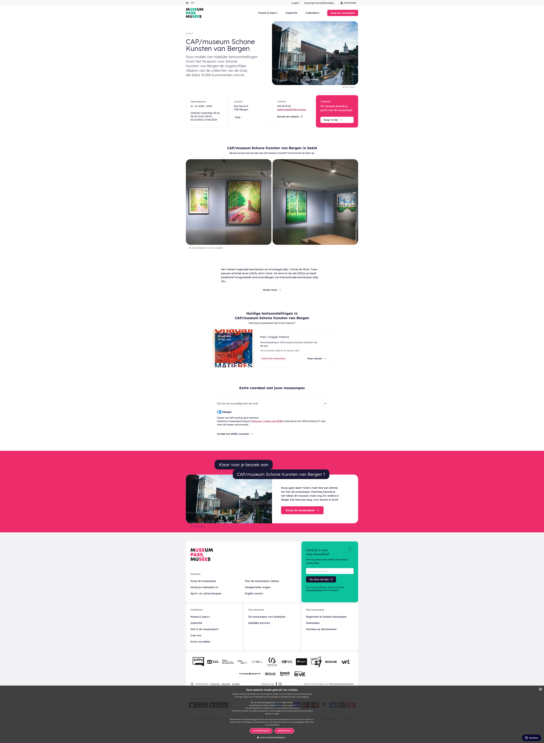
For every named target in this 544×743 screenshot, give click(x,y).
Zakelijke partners (259, 623)
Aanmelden (350, 2)
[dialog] (272, 714)
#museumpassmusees (342, 684)
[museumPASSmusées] (194, 13)
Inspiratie (291, 12)
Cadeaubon (312, 12)
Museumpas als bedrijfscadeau (319, 3)
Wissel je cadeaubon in (204, 587)
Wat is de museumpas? (204, 629)
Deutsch (225, 684)
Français (215, 684)
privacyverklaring (314, 590)
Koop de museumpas (203, 581)
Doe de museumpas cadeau (262, 581)
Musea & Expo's (268, 12)
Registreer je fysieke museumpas (326, 616)
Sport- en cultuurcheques (205, 593)
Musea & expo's (200, 616)
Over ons (195, 635)
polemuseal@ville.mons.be (291, 109)
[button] (272, 738)
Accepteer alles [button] (261, 731)
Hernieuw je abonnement (321, 629)
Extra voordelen (200, 641)
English (236, 684)
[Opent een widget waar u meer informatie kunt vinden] (531, 738)
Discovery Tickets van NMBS (267, 421)
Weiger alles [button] (284, 731)
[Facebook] (276, 684)
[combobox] (540, 689)
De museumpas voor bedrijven (266, 616)
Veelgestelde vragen (257, 587)
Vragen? (296, 3)
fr (192, 3)
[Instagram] (280, 684)
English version (254, 593)
